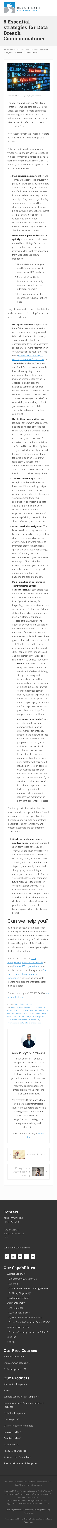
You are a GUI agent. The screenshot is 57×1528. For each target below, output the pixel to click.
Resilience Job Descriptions (17, 1456)
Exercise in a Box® (12, 1431)
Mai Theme (25, 1519)
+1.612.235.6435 (11, 1221)
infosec (27, 1023)
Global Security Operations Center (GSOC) (29, 1322)
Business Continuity (16, 1273)
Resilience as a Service (18, 1326)
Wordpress (28, 1522)
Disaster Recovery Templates (18, 1425)
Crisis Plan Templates (14, 1413)
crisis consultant (23, 1016)
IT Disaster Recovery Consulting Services (29, 1288)
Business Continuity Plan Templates (21, 1396)
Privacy (37, 1509)
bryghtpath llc (39, 1007)
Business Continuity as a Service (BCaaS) (28, 1332)
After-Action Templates (15, 1384)
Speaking (11, 1336)
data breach (12, 1019)
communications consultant (18, 1010)
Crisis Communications (24, 1004)
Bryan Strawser (17, 1007)
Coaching (13, 1283)
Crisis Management (16, 1302)
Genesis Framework (40, 1519)
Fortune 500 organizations (26, 966)
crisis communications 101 (17, 1013)
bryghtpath (28, 1007)
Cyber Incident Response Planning (25, 1317)
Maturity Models (11, 1444)
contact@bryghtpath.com (17, 1247)
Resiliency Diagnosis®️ (20, 1293)
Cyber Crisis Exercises (19, 1312)
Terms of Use (28, 1513)
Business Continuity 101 (15, 1356)
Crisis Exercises (16, 1307)
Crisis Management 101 (15, 1369)
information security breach (28, 1019)
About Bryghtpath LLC (14, 1509)
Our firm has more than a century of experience (26, 974)
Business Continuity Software (23, 1278)
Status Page (45, 1509)
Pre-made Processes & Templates (21, 1463)
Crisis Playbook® (11, 1419)
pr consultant (36, 1023)
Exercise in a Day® (12, 1438)
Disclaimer (28, 1509)
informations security (15, 1023)
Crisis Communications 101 (17, 1362)
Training (10, 1341)
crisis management (37, 1016)
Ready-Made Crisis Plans (15, 1450)
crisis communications (39, 1010)
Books (7, 1390)
